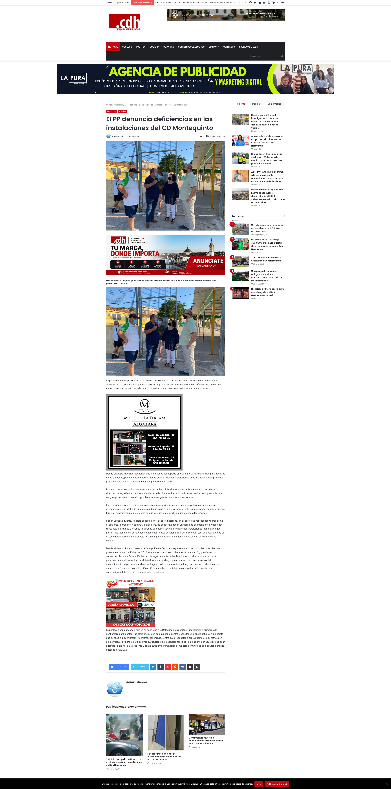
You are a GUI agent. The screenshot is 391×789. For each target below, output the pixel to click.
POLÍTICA (140, 47)
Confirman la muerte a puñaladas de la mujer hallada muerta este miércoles (206, 740)
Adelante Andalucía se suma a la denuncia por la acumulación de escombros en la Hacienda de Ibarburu (267, 176)
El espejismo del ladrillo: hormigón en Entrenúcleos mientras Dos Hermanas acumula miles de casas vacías (266, 121)
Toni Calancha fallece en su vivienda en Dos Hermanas (266, 259)
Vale (259, 784)
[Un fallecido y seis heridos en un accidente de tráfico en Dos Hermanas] (240, 229)
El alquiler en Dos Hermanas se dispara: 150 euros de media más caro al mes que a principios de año (267, 158)
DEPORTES (168, 47)
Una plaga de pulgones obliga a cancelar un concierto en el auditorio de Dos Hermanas (267, 276)
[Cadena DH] (125, 22)
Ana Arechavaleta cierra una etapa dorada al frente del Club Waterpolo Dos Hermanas (267, 141)
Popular (256, 103)
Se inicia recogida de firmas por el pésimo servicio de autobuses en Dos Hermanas (124, 762)
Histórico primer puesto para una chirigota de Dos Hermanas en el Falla (267, 292)
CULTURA (154, 47)
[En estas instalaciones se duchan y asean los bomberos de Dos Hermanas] (165, 732)
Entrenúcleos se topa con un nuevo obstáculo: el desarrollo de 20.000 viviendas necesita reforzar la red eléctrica (209, 2)
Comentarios (274, 103)
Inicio (110, 105)
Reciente (240, 103)
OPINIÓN (213, 47)
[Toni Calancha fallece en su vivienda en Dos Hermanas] (240, 261)
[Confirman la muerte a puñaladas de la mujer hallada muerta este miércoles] (207, 724)
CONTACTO (229, 47)
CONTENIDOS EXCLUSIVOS (191, 47)
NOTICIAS (113, 47)
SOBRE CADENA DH (248, 47)
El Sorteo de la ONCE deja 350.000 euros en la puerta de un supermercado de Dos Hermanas (267, 244)
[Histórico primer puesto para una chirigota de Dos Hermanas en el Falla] (240, 293)
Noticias (119, 105)
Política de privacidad (277, 784)
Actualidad (111, 111)
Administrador (118, 136)
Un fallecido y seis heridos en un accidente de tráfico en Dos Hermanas (267, 228)
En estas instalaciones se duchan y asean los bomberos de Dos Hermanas (164, 756)
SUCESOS (127, 47)
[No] (387, 784)
